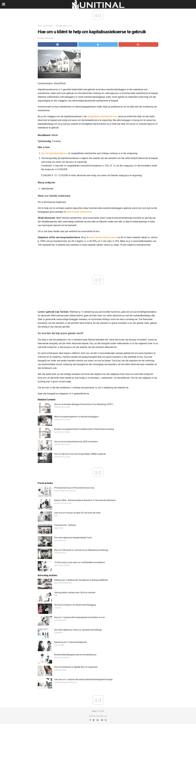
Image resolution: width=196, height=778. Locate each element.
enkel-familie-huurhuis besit (103, 237)
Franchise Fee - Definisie (65, 525)
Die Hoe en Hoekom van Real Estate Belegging (75, 605)
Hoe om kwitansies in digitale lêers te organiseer (76, 667)
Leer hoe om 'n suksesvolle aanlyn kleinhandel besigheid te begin (83, 679)
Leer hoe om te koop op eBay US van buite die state (77, 513)
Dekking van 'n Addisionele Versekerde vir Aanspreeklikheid (81, 580)
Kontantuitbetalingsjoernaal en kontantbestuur (75, 654)
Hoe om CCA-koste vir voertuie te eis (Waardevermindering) (81, 550)
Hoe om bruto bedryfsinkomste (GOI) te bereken (76, 441)
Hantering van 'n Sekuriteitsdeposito (70, 642)
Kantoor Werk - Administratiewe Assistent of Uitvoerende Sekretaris (85, 500)
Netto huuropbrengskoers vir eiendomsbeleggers (76, 416)
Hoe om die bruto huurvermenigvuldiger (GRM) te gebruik (80, 454)
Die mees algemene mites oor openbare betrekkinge (78, 630)
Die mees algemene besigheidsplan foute (73, 537)
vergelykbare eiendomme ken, (102, 116)
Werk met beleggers (45, 26)
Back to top (98, 711)
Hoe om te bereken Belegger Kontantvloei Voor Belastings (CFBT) (83, 404)
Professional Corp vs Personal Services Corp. (74, 488)
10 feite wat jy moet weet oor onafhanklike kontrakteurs (79, 562)
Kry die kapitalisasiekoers (54, 153)
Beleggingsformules (63, 26)
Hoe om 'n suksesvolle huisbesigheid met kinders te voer (79, 617)
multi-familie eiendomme (79, 211)
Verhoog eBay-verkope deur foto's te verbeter (75, 592)
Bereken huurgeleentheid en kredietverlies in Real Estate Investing (84, 429)
